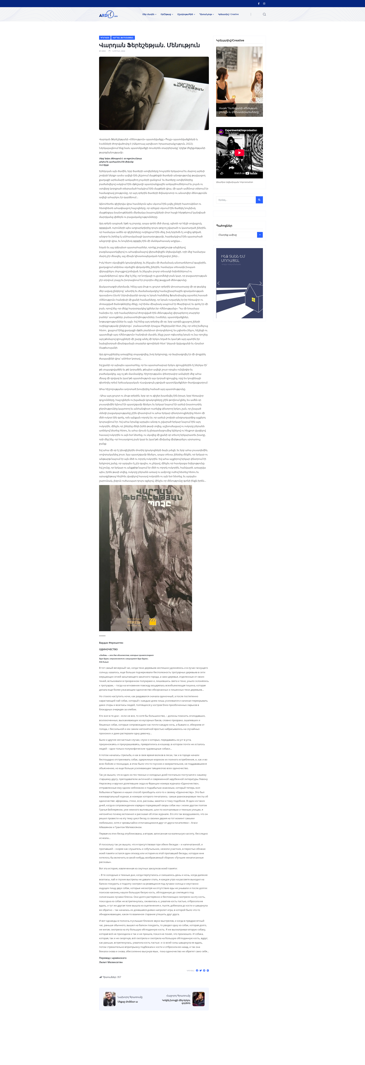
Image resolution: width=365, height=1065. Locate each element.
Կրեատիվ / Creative (228, 14)
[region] (239, 82)
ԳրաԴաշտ (105, 37)
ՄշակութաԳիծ (185, 14)
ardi (104, 51)
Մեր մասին (148, 14)
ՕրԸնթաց (166, 14)
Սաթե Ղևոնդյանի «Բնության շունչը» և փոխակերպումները (239, 110)
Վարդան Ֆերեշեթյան (123, 37)
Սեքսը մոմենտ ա (128, 1001)
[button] (218, 81)
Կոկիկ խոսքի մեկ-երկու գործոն (176, 1001)
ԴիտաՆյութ (205, 14)
